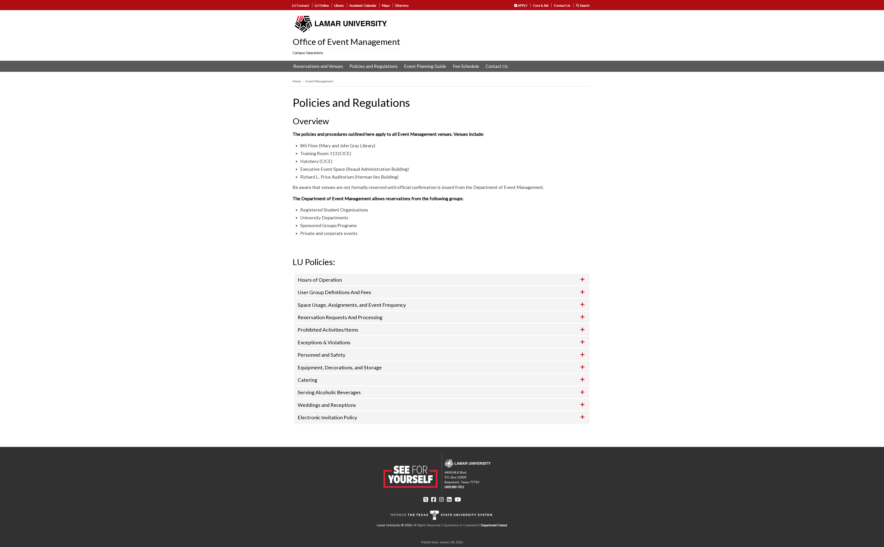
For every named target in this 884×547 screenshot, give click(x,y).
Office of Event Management (346, 42)
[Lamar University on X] (425, 499)
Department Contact (494, 525)
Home (297, 81)
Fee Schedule (466, 66)
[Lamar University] (341, 24)
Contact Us (562, 5)
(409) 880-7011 (454, 487)
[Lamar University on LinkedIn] (449, 499)
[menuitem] (318, 66)
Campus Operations (308, 53)
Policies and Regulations (373, 66)
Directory (402, 5)
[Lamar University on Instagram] (441, 499)
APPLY (522, 5)
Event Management (319, 81)
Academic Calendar (362, 5)
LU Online (322, 5)
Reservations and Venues (318, 66)
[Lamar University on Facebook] (433, 499)
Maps (386, 5)
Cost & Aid (540, 5)
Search (584, 5)
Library (339, 5)
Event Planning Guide (425, 66)
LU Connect (300, 5)
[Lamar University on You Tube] (458, 499)
